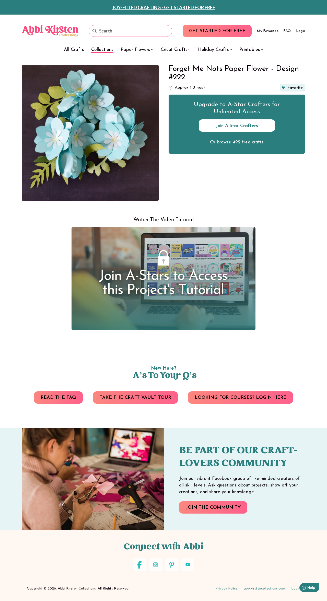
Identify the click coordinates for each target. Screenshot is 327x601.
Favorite (295, 88)
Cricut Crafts (174, 50)
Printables (249, 50)
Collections (102, 50)
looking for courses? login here (240, 397)
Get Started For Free (217, 31)
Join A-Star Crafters (237, 126)
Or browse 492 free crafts (237, 142)
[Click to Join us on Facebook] (139, 564)
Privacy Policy (226, 589)
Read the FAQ (58, 397)
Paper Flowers (135, 50)
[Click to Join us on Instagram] (155, 564)
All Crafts (74, 50)
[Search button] (94, 31)
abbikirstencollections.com (264, 589)
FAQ (287, 31)
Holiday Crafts (213, 50)
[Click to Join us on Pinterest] (171, 564)
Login (300, 31)
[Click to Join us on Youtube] (187, 564)
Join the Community (213, 507)
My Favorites (267, 31)
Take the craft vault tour (135, 397)
